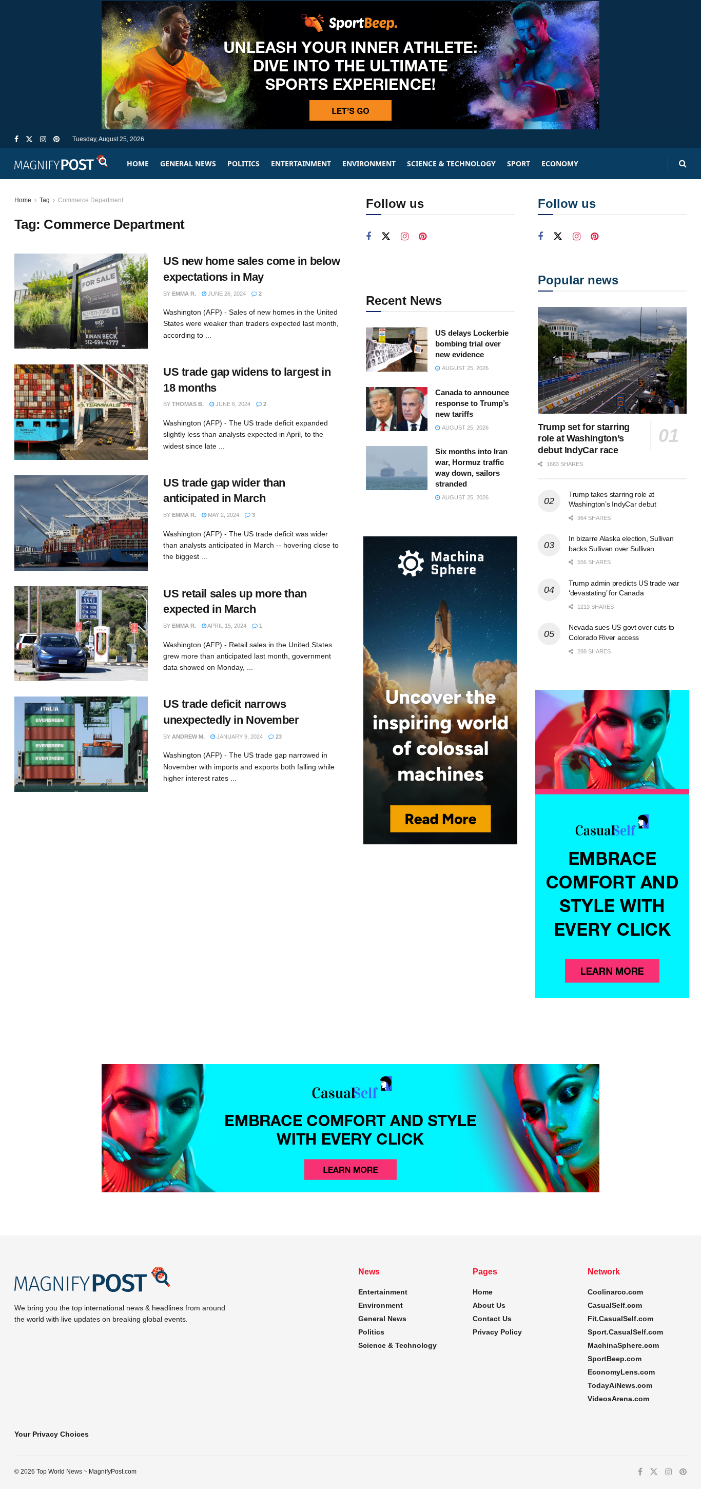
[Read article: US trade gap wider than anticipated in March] (81, 523)
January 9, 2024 (239, 736)
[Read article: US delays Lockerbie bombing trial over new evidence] (396, 349)
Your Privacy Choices (51, 1434)
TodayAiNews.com (620, 1385)
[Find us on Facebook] (16, 139)
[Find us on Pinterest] (56, 139)
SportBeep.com (614, 1359)
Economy (559, 163)
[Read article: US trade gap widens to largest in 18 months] (81, 412)
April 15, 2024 (226, 626)
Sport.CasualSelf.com (625, 1332)
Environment (369, 163)
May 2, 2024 (222, 515)
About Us (489, 1305)
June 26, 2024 (226, 294)
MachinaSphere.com (623, 1345)
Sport (518, 163)
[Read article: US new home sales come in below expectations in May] (81, 301)
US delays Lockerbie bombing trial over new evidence (472, 343)
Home (138, 163)
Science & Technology (451, 163)
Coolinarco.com (615, 1292)
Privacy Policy (497, 1332)
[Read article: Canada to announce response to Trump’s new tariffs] (396, 409)
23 (278, 736)
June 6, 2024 (232, 404)
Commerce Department (90, 200)
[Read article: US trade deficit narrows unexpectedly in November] (81, 744)
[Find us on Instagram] (43, 139)
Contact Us (492, 1318)
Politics (243, 163)
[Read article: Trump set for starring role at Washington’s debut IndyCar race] (612, 360)
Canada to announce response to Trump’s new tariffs (472, 403)
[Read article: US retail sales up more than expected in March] (81, 634)
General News (188, 163)
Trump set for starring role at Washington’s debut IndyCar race (584, 438)
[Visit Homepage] (61, 163)
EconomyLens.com (621, 1372)
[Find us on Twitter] (29, 139)
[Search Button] (683, 163)
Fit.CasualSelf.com (620, 1318)
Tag (45, 200)
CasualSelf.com (615, 1305)
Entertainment (301, 163)
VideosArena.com (618, 1399)
